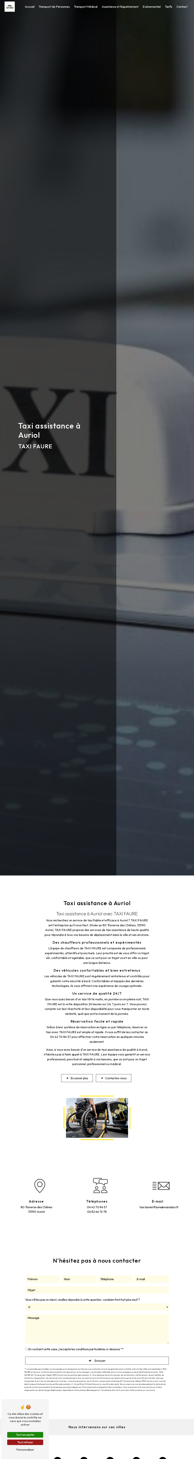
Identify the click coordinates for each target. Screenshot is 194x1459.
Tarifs (168, 6)
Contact (182, 6)
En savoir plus (79, 1078)
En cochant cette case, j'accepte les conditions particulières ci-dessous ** (76, 1349)
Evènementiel (152, 6)
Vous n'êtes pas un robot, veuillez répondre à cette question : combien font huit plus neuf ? (82, 1300)
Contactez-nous (116, 1078)
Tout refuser (25, 1442)
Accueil (29, 6)
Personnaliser (25, 1449)
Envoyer (100, 1361)
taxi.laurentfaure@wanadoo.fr (157, 1207)
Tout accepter (25, 1435)
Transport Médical (85, 6)
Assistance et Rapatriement (120, 6)
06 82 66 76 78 (97, 1212)
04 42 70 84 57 (97, 1207)
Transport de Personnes (54, 6)
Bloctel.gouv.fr (93, 1390)
